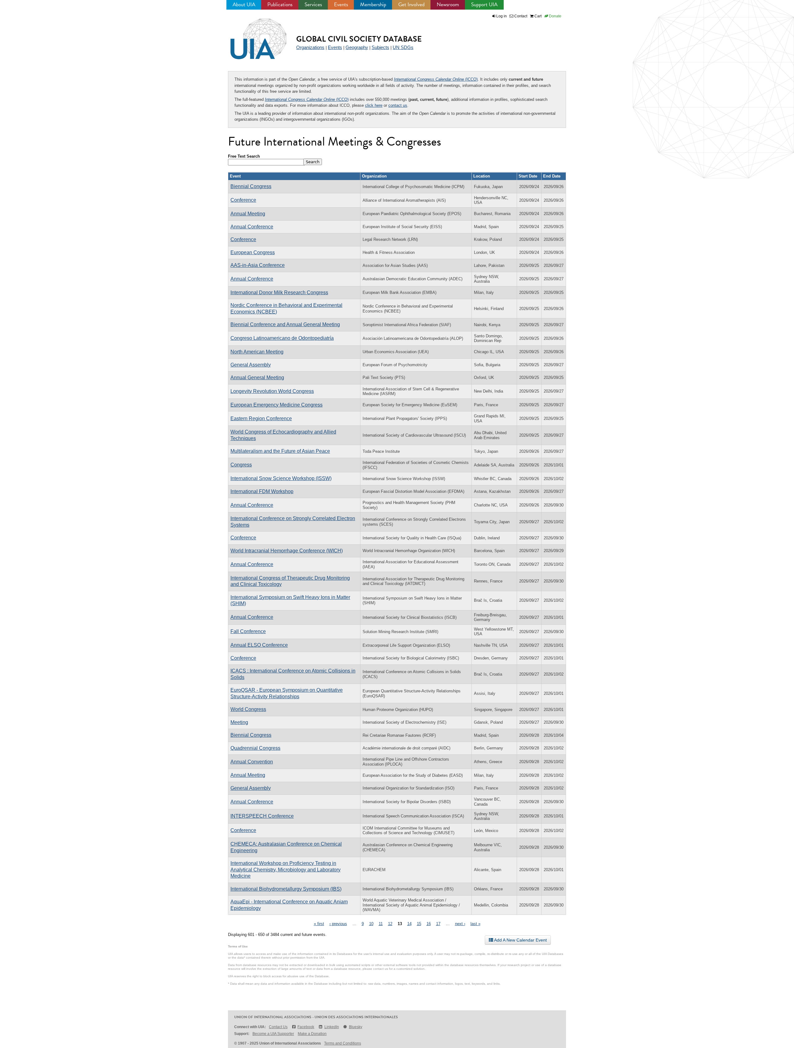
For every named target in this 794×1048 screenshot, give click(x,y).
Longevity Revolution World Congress (272, 391)
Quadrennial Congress (255, 748)
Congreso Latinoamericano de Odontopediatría (282, 338)
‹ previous (338, 923)
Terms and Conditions (342, 1043)
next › (460, 923)
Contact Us (278, 1027)
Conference (243, 200)
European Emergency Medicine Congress (276, 404)
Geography (357, 47)
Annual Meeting (247, 213)
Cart (537, 16)
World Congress (248, 709)
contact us (397, 105)
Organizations (310, 47)
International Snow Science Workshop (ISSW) (281, 478)
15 (419, 923)
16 (428, 923)
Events (341, 4)
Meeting (239, 722)
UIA (251, 35)
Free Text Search (244, 156)
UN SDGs (403, 47)
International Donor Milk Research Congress (279, 292)
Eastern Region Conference (261, 418)
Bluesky (355, 1027)
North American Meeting (256, 351)
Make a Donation (312, 1034)
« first (319, 923)
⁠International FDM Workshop (261, 491)
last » (475, 923)
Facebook (305, 1027)
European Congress (252, 252)
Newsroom (448, 4)
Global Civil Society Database (359, 39)
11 (381, 923)
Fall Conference (248, 631)
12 (390, 923)
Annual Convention (251, 761)
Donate (554, 16)
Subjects (380, 47)
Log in (501, 16)
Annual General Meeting (257, 377)
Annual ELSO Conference (259, 645)
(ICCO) (436, 79)
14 (409, 923)
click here (373, 105)
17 (438, 923)
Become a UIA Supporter (273, 1034)
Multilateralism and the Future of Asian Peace (280, 451)
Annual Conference (251, 226)
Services (313, 4)
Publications (279, 4)
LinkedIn (331, 1027)
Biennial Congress (250, 186)
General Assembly (250, 364)
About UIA (244, 4)
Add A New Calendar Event (520, 940)
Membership (373, 4)
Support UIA (484, 4)
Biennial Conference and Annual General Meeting (285, 324)
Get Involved (411, 4)
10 (371, 923)
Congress (241, 464)
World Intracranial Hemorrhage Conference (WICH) (286, 550)
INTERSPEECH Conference (262, 816)
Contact (520, 16)
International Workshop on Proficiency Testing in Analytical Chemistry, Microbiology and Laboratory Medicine (285, 870)
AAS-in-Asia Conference (257, 265)
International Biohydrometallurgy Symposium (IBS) (285, 889)
